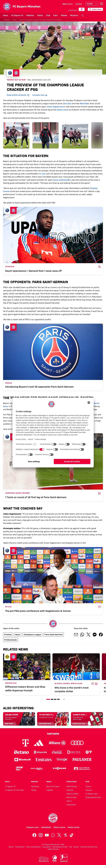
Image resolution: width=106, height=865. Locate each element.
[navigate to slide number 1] (48, 699)
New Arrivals (71, 797)
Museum (74, 15)
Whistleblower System (60, 847)
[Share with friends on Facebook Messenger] (95, 635)
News (5, 15)
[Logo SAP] (19, 768)
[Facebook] (34, 835)
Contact (79, 4)
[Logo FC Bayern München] (53, 818)
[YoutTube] (47, 835)
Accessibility (46, 847)
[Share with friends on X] (88, 635)
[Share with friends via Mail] (76, 635)
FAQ (70, 847)
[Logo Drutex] (73, 752)
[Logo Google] (62, 759)
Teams (40, 15)
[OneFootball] (65, 835)
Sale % (69, 801)
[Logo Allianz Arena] (43, 859)
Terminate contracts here (88, 847)
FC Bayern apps (92, 794)
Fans (55, 15)
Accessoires (71, 804)
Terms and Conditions (33, 847)
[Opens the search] (82, 15)
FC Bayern (6, 20)
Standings (35, 786)
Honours (89, 790)
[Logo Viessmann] (59, 768)
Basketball (46, 827)
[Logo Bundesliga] (64, 858)
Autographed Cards (93, 797)
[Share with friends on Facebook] (101, 635)
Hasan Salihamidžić (62, 180)
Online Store (72, 781)
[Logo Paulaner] (82, 759)
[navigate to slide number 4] (58, 699)
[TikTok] (72, 835)
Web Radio (84, 104)
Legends (49, 790)
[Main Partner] (82, 9)
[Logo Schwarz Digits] (36, 768)
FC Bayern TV (17, 15)
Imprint (11, 847)
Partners (53, 733)
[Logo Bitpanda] (40, 752)
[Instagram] (41, 835)
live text (67, 104)
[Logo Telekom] (25, 742)
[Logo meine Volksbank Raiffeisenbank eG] (82, 768)
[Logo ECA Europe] (54, 858)
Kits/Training (72, 786)
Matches (30, 15)
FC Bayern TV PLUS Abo (14, 790)
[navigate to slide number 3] (55, 699)
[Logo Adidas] (39, 743)
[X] (59, 835)
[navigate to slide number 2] (52, 699)
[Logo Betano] (21, 752)
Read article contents (16, 95)
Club (48, 15)
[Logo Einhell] (22, 759)
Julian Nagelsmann (55, 107)
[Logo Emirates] (44, 759)
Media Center (74, 827)
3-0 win (42, 174)
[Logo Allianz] (57, 743)
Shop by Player (72, 794)
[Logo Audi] (77, 743)
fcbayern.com (32, 827)
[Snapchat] (53, 835)
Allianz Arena (67, 4)
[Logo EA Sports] (88, 752)
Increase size (38, 95)
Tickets (64, 15)
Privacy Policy (20, 847)
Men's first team (52, 786)
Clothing (70, 790)
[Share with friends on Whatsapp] (82, 635)
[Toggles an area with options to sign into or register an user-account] (101, 3)
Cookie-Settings (53, 849)
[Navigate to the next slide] (64, 699)
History (88, 786)
